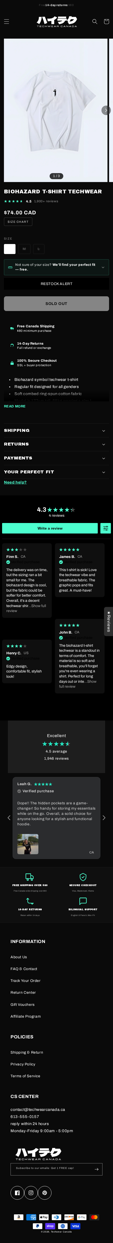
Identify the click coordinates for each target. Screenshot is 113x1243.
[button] (6, 21)
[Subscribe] (96, 1169)
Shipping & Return (27, 1052)
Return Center (23, 993)
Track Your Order (26, 981)
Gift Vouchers (23, 1005)
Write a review (50, 528)
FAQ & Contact (24, 969)
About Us (19, 957)
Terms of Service (25, 1076)
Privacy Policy (23, 1064)
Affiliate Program (26, 1016)
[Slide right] (106, 110)
